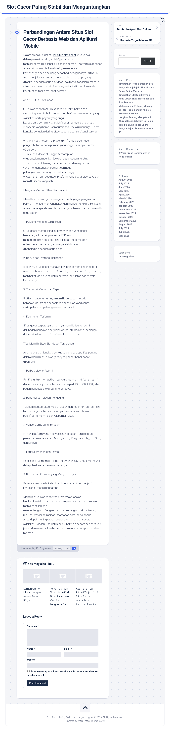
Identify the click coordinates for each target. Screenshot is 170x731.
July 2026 (124, 183)
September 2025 (127, 221)
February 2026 (126, 202)
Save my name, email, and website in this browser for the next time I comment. (62, 673)
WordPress (84, 721)
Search (122, 55)
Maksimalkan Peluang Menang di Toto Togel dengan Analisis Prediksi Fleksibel (136, 110)
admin (48, 548)
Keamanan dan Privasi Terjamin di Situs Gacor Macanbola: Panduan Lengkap (87, 596)
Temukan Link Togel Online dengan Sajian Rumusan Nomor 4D (136, 129)
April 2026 (124, 194)
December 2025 (127, 209)
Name (31, 648)
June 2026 (124, 187)
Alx (103, 721)
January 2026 (126, 206)
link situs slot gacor (64, 55)
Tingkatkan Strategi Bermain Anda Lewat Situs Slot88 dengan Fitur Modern (136, 99)
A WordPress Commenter (133, 153)
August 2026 (125, 179)
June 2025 (124, 232)
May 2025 (124, 235)
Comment (33, 626)
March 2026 (125, 198)
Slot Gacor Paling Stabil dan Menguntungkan (58, 7)
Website (31, 659)
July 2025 (124, 228)
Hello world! (125, 156)
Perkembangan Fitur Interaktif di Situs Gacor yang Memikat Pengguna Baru (59, 596)
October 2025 (126, 217)
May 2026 (124, 191)
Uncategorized (61, 548)
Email (68, 648)
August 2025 (125, 224)
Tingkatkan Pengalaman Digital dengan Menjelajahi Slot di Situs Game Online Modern (136, 87)
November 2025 (127, 213)
